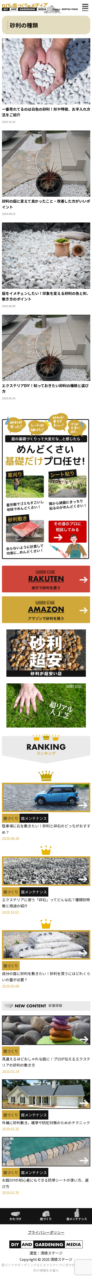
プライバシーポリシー (46, 1232)
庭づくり (10, 818)
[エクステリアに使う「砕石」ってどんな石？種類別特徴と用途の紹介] (46, 866)
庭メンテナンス (34, 818)
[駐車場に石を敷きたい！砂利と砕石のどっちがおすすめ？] (46, 791)
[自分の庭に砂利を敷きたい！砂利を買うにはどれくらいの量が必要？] (46, 939)
